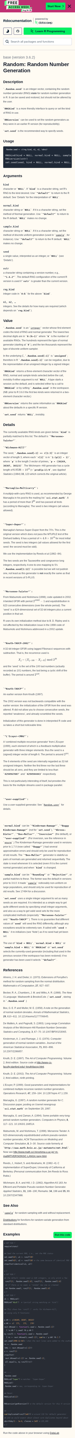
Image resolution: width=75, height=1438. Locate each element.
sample (60, 235)
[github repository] (18, 31)
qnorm (8, 842)
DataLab (54, 1433)
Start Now (54, 6)
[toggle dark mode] (7, 31)
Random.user (51, 805)
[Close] (69, 6)
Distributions (10, 1220)
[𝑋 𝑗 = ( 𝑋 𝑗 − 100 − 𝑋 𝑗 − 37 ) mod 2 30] (37, 659)
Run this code (62, 1235)
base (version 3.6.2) (19, 57)
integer (35, 328)
